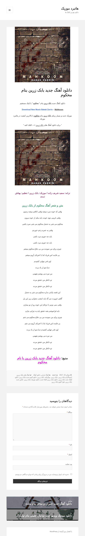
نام (70, 445)
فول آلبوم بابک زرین (58, 382)
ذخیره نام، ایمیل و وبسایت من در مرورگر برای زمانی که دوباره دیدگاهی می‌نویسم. (42, 474)
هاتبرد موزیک (69, 8)
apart (54, 375)
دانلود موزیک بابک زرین (31, 380)
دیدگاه (69, 412)
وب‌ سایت (68, 464)
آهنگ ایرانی (45, 375)
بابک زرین (39, 125)
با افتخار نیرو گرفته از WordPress (61, 531)
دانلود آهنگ (36, 375)
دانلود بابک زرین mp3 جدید (49, 380)
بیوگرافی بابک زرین (44, 377)
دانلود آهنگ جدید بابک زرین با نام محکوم (38, 360)
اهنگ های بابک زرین (23, 375)
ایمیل (69, 454)
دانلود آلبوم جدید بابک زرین (28, 377)
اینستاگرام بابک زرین (65, 377)
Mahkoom (59, 110)
